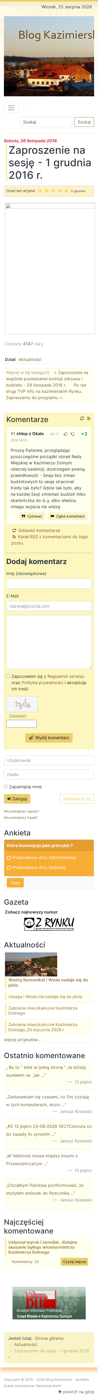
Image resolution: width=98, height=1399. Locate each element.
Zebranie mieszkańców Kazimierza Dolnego (42, 1010)
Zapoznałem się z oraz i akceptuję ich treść (48, 682)
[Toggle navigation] (11, 108)
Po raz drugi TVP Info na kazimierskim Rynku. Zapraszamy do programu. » (46, 391)
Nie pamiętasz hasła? (20, 818)
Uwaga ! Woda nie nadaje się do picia (45, 996)
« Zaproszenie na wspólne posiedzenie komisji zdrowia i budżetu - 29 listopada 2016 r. (47, 379)
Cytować (34, 516)
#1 (13, 433)
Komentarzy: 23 (25, 1261)
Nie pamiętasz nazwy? (21, 811)
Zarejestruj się (77, 798)
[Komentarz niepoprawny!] (73, 434)
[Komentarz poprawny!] (65, 434)
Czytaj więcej (74, 1261)
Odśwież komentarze (39, 530)
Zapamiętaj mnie (25, 786)
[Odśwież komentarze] (82, 418)
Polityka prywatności (42, 682)
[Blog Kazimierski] (49, 56)
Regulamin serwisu (66, 676)
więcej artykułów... (22, 1039)
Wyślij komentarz (51, 737)
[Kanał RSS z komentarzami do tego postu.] (89, 418)
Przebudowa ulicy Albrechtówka (44, 857)
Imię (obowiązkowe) (26, 573)
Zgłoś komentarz (70, 516)
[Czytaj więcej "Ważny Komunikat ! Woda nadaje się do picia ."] (31, 964)
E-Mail (12, 595)
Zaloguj (19, 798)
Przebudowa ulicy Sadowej (39, 867)
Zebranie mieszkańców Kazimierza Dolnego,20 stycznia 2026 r (42, 1027)
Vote (15, 882)
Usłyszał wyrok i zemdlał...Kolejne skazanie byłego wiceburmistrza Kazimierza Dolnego (42, 1247)
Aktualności (30, 359)
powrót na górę (78, 1391)
